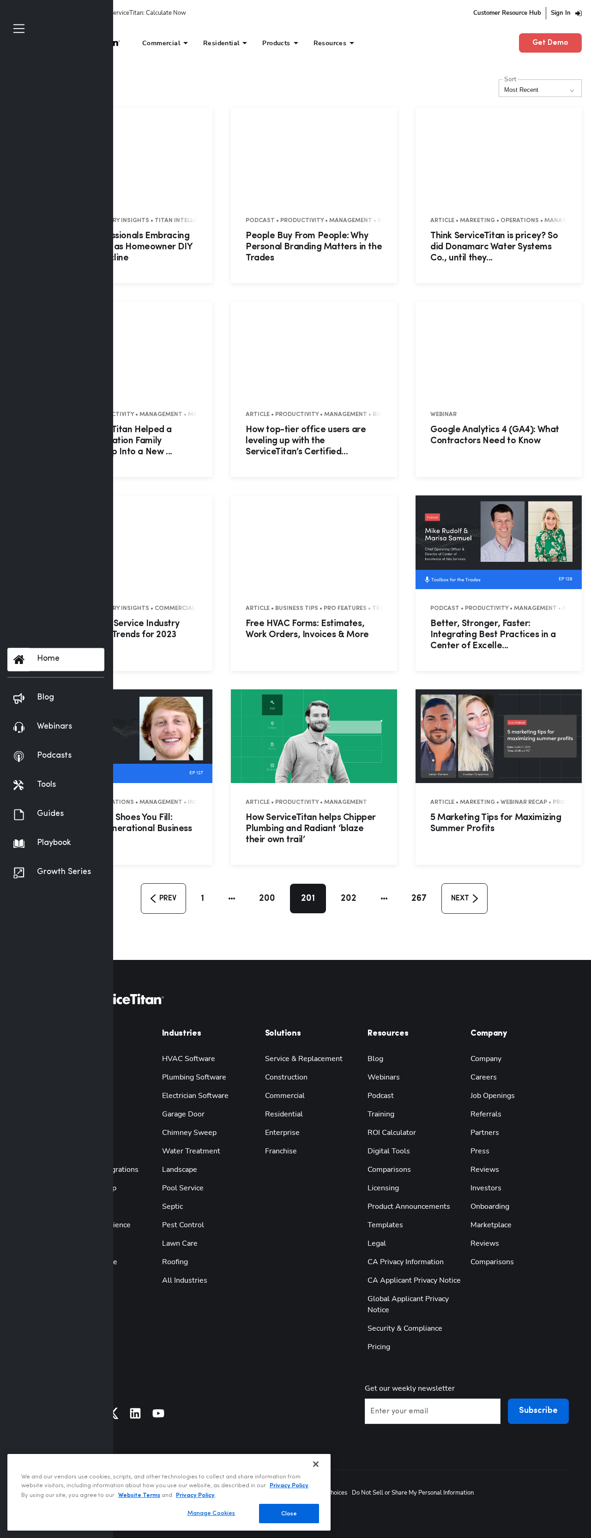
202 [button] (348, 898)
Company (485, 1059)
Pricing (379, 1347)
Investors (485, 1188)
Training (381, 1114)
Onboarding (489, 1206)
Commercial (285, 1096)
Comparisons (389, 1169)
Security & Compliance (405, 1328)
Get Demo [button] (550, 43)
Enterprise (282, 1133)
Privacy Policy (289, 1486)
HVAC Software (188, 1059)
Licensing (383, 1188)
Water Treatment (191, 1151)
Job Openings (492, 1096)
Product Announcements (409, 1206)
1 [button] (202, 898)
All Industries (184, 1280)
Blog (375, 1059)
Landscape (179, 1169)
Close (289, 1513)
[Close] (316, 1464)
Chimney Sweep (189, 1133)
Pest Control (183, 1225)
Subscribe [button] (538, 1411)
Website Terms (139, 1495)
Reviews (484, 1169)
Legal (377, 1243)
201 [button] (308, 898)
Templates (385, 1225)
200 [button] (267, 898)
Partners (484, 1133)
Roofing (175, 1262)
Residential (284, 1114)
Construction (286, 1077)
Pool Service (183, 1188)
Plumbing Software (194, 1077)
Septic (172, 1206)
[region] (169, 1492)
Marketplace (491, 1225)
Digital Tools (389, 1151)
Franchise (281, 1151)
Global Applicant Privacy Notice (408, 1304)
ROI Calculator (392, 1133)
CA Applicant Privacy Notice (414, 1280)
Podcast (381, 1096)
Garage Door (183, 1114)
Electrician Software (195, 1096)
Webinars (384, 1077)
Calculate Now (166, 13)
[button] (163, 898)
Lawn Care (180, 1243)
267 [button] (419, 898)
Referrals (485, 1114)
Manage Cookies (211, 1513)
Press (479, 1151)
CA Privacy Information (406, 1262)
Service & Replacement (304, 1059)
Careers (483, 1077)
